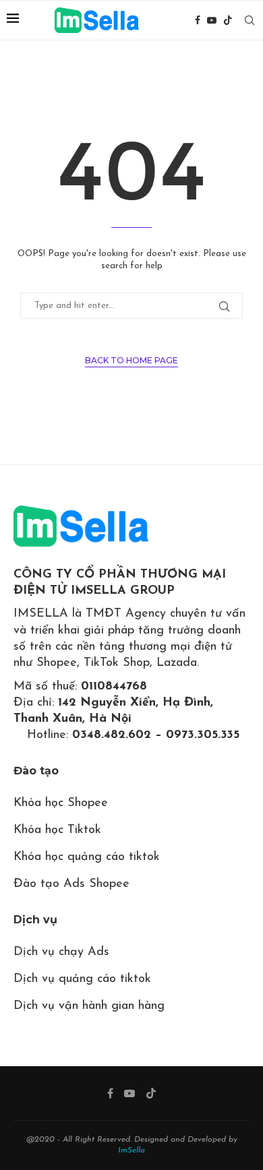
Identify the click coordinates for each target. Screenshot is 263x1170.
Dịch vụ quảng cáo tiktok (82, 979)
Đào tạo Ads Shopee (71, 884)
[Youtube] (211, 20)
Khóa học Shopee (60, 803)
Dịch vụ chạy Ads (61, 952)
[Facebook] (197, 20)
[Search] (249, 20)
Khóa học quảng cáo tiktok (86, 857)
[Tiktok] (228, 20)
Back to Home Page (131, 360)
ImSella (131, 1150)
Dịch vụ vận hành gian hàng (89, 1006)
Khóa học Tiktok (57, 830)
